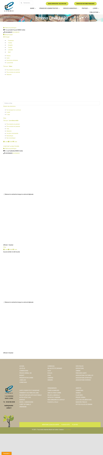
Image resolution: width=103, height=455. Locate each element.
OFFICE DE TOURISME (54, 397)
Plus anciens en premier (13, 72)
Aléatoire (8, 74)
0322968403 (16, 153)
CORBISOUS (51, 366)
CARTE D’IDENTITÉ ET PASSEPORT (29, 390)
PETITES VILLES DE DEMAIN (84, 404)
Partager (6, 37)
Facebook (11, 40)
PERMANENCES (52, 388)
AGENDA (78, 393)
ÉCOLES (50, 373)
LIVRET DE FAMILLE (25, 404)
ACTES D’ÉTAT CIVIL (25, 397)
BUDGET (21, 375)
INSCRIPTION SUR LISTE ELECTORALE (30, 395)
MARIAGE (22, 399)
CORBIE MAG (23, 382)
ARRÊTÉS (78, 388)
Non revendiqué (10, 138)
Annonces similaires (12, 60)
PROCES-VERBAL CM (25, 373)
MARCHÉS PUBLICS (81, 402)
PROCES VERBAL (81, 397)
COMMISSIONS (23, 370)
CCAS (49, 375)
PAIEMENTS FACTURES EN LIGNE (29, 393)
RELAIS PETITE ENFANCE (55, 368)
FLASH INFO (79, 395)
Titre (7, 128)
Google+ (10, 45)
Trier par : (7, 66)
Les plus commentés (12, 133)
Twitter (10, 43)
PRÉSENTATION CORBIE (26, 377)
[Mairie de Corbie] (9, 2)
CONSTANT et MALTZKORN (11, 146)
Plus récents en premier (13, 70)
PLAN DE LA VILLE (53, 402)
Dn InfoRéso (67, 429)
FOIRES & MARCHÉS (53, 390)
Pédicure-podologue (10, 27)
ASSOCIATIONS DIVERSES (83, 380)
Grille (10, 141)
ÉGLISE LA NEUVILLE (54, 395)
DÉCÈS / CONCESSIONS (26, 402)
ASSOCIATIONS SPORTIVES (84, 377)
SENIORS (50, 380)
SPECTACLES (79, 366)
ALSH (49, 370)
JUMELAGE (22, 380)
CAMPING (50, 377)
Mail (9, 52)
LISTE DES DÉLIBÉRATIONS (84, 399)
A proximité (9, 62)
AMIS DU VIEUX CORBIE (54, 393)
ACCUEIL (21, 366)
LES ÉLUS (22, 368)
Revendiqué (9, 135)
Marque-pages (8, 34)
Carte (7, 58)
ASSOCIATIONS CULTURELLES (84, 375)
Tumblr (10, 47)
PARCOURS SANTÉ (81, 373)
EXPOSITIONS (80, 368)
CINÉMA (78, 370)
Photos (8, 55)
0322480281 (16, 32)
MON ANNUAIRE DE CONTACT (56, 399)
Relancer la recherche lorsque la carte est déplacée (19, 194)
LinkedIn (10, 50)
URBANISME (22, 406)
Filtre (4, 118)
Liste (6, 141)
